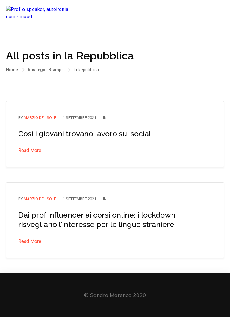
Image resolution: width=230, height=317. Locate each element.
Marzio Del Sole (40, 117)
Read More (29, 150)
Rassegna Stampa (46, 69)
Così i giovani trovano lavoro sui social (84, 133)
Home (12, 69)
